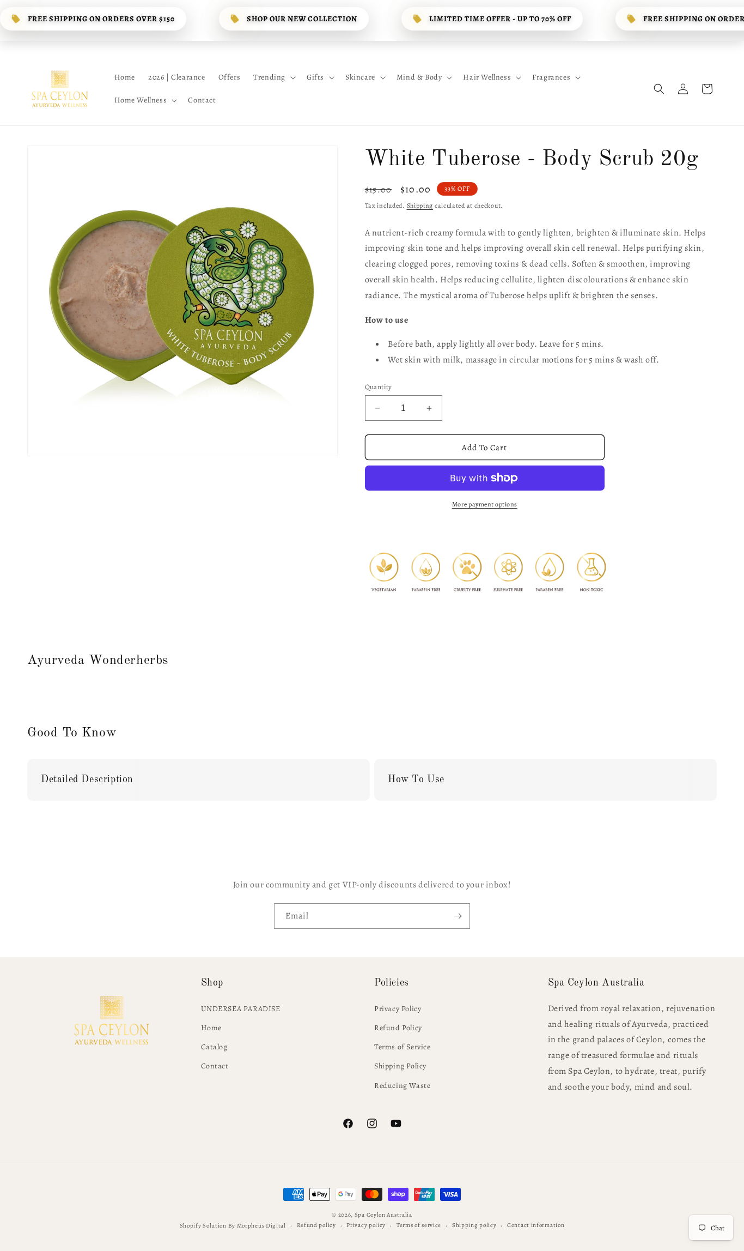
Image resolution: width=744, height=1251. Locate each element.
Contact (215, 1066)
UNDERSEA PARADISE (240, 1009)
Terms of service (419, 1225)
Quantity (378, 386)
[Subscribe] (457, 916)
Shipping (420, 205)
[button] (273, 77)
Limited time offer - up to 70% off (500, 19)
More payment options (484, 504)
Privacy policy (366, 1225)
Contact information (535, 1225)
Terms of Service (402, 1047)
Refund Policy (398, 1028)
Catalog (214, 1047)
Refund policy (316, 1225)
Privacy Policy (397, 1009)
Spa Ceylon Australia (383, 1215)
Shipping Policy (400, 1066)
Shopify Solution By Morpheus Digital (233, 1226)
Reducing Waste (402, 1085)
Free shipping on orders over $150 (101, 19)
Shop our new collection (302, 19)
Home (211, 1028)
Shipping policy (474, 1225)
